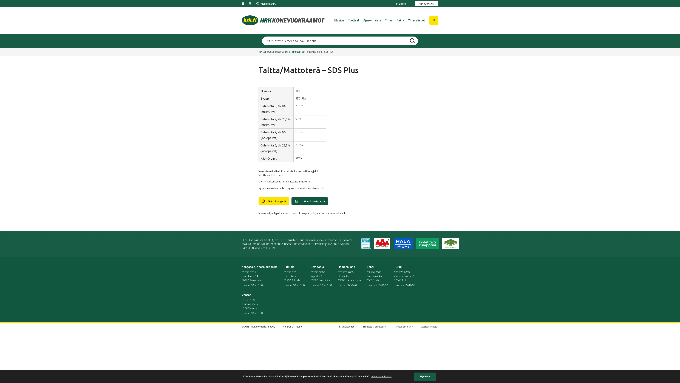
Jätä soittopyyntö (276, 201)
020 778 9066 (345, 272)
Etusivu (339, 20)
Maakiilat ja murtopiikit (293, 51)
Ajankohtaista (372, 20)
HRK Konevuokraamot (269, 51)
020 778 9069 (402, 272)
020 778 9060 (249, 300)
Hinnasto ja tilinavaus (373, 326)
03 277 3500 (318, 272)
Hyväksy (425, 376)
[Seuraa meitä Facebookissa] (243, 4)
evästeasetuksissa (381, 376)
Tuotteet (353, 20)
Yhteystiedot (416, 20)
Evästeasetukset (429, 326)
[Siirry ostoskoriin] (433, 20)
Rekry (400, 20)
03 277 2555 (249, 272)
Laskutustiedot (346, 326)
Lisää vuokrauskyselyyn (313, 201)
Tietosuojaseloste (403, 326)
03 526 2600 (374, 272)
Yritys (389, 20)
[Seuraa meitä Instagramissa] (250, 4)
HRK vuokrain (426, 3)
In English (401, 3)
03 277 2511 (291, 272)
